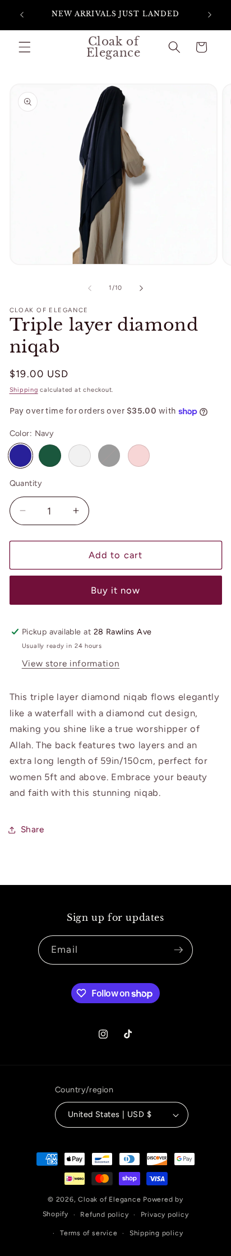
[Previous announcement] (22, 15)
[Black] (109, 455)
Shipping (24, 389)
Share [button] (32, 829)
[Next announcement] (209, 15)
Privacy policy (165, 1214)
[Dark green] (50, 455)
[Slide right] (141, 288)
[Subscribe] (178, 950)
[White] (79, 455)
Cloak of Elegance (109, 1199)
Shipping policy (156, 1233)
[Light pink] (139, 455)
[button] (24, 47)
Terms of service (88, 1233)
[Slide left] (89, 288)
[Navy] (21, 455)
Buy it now (116, 590)
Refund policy (104, 1214)
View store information (71, 663)
